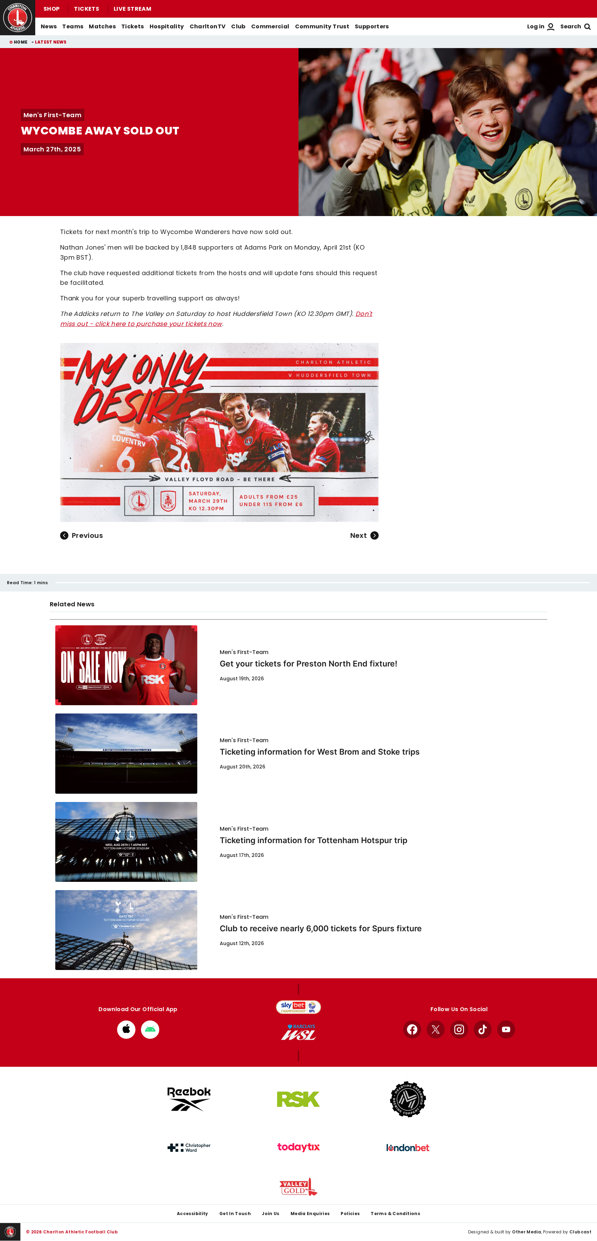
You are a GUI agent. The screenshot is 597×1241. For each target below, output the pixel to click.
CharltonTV (208, 26)
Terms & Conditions (395, 1213)
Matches (102, 26)
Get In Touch (235, 1213)
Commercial (270, 26)
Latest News (51, 42)
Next (358, 535)
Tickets (86, 9)
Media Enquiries (310, 1213)
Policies (350, 1213)
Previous (87, 535)
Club (238, 26)
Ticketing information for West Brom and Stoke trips (320, 752)
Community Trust (322, 26)
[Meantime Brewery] (408, 1099)
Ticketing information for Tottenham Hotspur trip (313, 840)
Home (20, 42)
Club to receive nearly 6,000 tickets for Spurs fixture (321, 928)
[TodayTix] (298, 1147)
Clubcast (580, 1232)
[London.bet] (408, 1147)
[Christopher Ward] (189, 1148)
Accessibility (192, 1213)
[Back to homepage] (17, 17)
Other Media (526, 1232)
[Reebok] (189, 1099)
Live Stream (132, 9)
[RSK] (298, 1099)
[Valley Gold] (298, 1186)
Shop (51, 9)
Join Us (270, 1213)
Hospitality (167, 26)
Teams (72, 26)
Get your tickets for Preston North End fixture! (308, 664)
